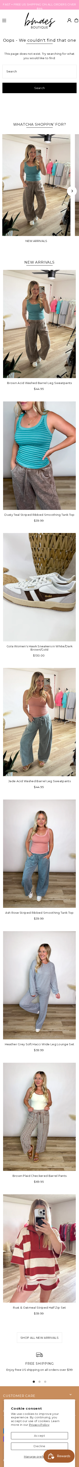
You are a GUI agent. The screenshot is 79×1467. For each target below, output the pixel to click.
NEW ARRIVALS (36, 241)
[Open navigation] (10, 20)
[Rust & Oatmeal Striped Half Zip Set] (39, 1248)
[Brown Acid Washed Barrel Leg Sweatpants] (39, 324)
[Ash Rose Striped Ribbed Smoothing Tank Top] (39, 853)
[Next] (72, 191)
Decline (39, 1446)
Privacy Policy (39, 1424)
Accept (39, 1435)
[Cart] (76, 20)
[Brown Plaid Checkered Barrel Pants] (39, 1117)
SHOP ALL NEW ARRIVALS (39, 1337)
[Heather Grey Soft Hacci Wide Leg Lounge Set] (39, 985)
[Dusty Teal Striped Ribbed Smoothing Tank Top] (39, 455)
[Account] (69, 20)
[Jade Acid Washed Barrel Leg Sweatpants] (39, 722)
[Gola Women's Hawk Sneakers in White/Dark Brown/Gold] (39, 587)
